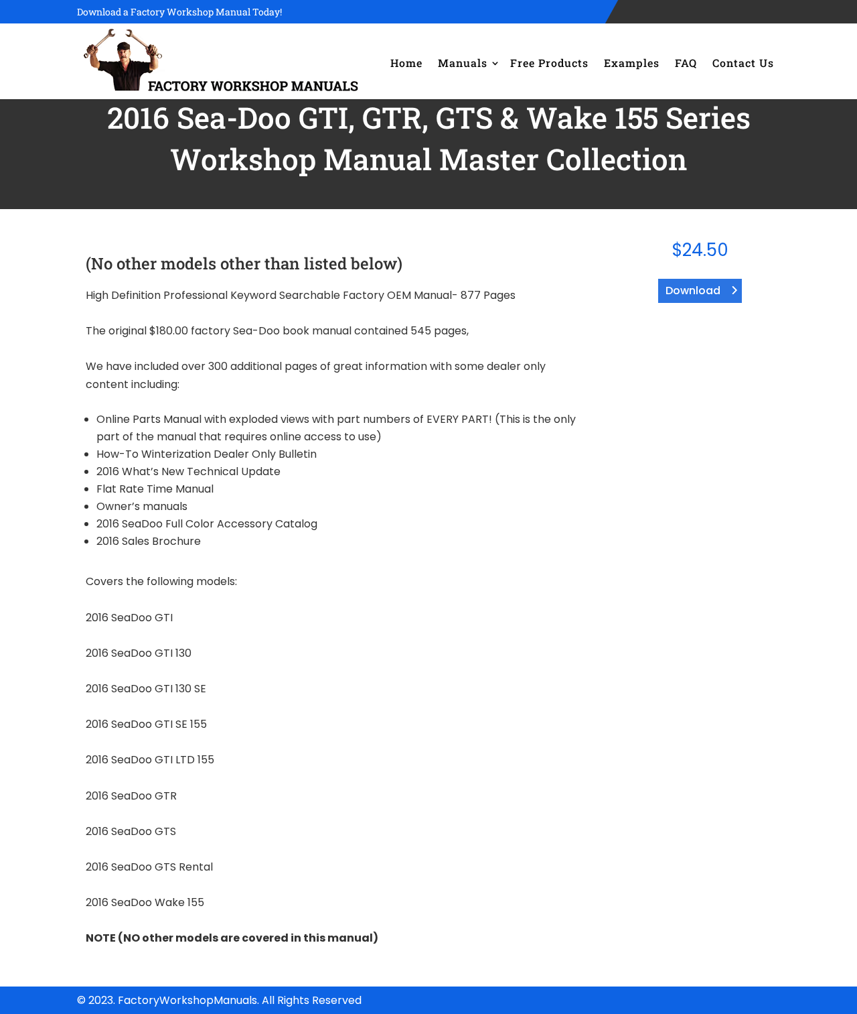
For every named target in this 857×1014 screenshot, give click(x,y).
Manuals (462, 63)
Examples (631, 63)
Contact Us (743, 63)
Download (693, 290)
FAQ (686, 63)
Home (406, 63)
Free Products (549, 63)
